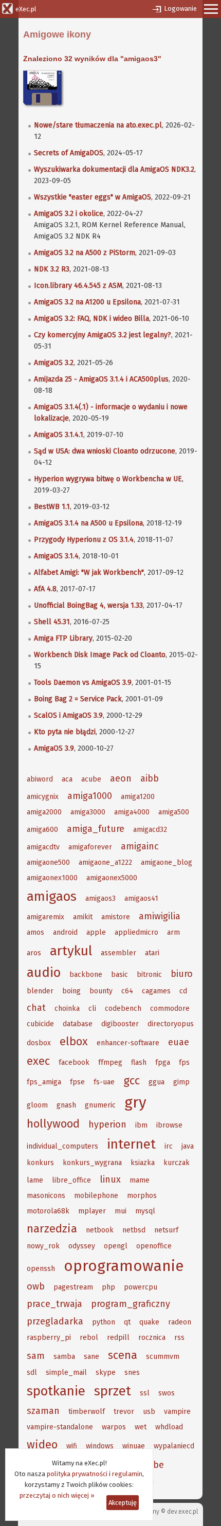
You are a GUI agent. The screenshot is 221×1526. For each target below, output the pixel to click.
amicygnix (43, 796)
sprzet (112, 1391)
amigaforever (90, 847)
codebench (123, 1008)
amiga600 (42, 829)
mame (140, 1180)
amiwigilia (159, 916)
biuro (182, 973)
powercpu (140, 1287)
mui (120, 1211)
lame (35, 1180)
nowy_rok (43, 1246)
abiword (40, 779)
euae (178, 1042)
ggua (156, 1082)
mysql (145, 1211)
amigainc (140, 846)
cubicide (40, 1024)
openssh (41, 1268)
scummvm (162, 1356)
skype (106, 1372)
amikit (83, 917)
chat (36, 1007)
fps (184, 1062)
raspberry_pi (49, 1337)
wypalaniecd (174, 1446)
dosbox (39, 1043)
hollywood (53, 1124)
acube (91, 779)
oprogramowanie (124, 1266)
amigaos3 (100, 898)
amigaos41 (141, 898)
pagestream (73, 1287)
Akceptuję (122, 1502)
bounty (101, 991)
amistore (115, 917)
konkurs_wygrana (92, 1162)
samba (64, 1356)
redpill (118, 1337)
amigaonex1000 (52, 878)
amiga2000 (44, 812)
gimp (181, 1082)
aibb (149, 778)
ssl (145, 1393)
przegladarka (55, 1321)
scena (122, 1355)
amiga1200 (138, 796)
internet (131, 1144)
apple (96, 932)
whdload (169, 1427)
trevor (124, 1411)
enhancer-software (128, 1043)
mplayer (92, 1211)
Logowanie (180, 8)
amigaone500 (48, 862)
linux (110, 1179)
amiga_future (95, 828)
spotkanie (56, 1391)
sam (36, 1355)
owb (36, 1286)
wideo (42, 1444)
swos (166, 1393)
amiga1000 (89, 796)
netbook (100, 1230)
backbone (85, 974)
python (103, 1322)
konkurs (40, 1162)
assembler (118, 953)
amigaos (52, 896)
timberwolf (86, 1411)
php (108, 1287)
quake (149, 1322)
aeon (121, 778)
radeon (179, 1322)
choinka (67, 1008)
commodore (170, 1008)
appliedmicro (136, 932)
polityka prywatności (77, 1474)
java (187, 1146)
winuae (133, 1446)
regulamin (127, 1474)
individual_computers (62, 1146)
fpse (77, 1082)
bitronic (149, 974)
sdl (32, 1372)
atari (152, 953)
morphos (142, 1195)
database (78, 1024)
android (65, 932)
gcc (131, 1080)
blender (40, 991)
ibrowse (169, 1125)
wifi (71, 1446)
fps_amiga (44, 1082)
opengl (115, 1246)
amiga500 (173, 812)
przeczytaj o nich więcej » (57, 1495)
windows (100, 1446)
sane (91, 1356)
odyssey (81, 1246)
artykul (71, 951)
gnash (66, 1105)
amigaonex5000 (111, 878)
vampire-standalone (60, 1427)
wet (140, 1427)
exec (38, 1061)
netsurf (166, 1230)
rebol (89, 1337)
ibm (141, 1125)
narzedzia (52, 1229)
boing (71, 991)
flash (138, 1062)
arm (173, 932)
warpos (114, 1427)
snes (132, 1372)
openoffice (154, 1246)
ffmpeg (110, 1062)
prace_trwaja (54, 1304)
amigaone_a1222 (105, 862)
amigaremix (45, 917)
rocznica (151, 1337)
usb (149, 1411)
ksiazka (143, 1162)
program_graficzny (130, 1304)
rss (179, 1337)
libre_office (71, 1180)
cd (183, 991)
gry (135, 1102)
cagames (156, 991)
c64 (127, 991)
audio (44, 972)
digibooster (120, 1024)
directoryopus (171, 1024)
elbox (74, 1041)
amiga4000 (132, 812)
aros (34, 953)
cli (92, 1008)
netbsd (133, 1230)
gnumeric (100, 1105)
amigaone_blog (166, 862)
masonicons (46, 1195)
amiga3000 (87, 812)
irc (168, 1146)
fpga (162, 1062)
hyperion (107, 1124)
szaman (43, 1410)
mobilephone (96, 1195)
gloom (37, 1105)
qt (127, 1322)
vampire (177, 1411)
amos (35, 932)
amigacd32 (150, 829)
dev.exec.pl (182, 1511)
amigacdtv (43, 847)
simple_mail (66, 1372)
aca (67, 779)
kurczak (176, 1162)
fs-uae (104, 1082)
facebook (74, 1062)
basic (119, 974)
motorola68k (48, 1211)
